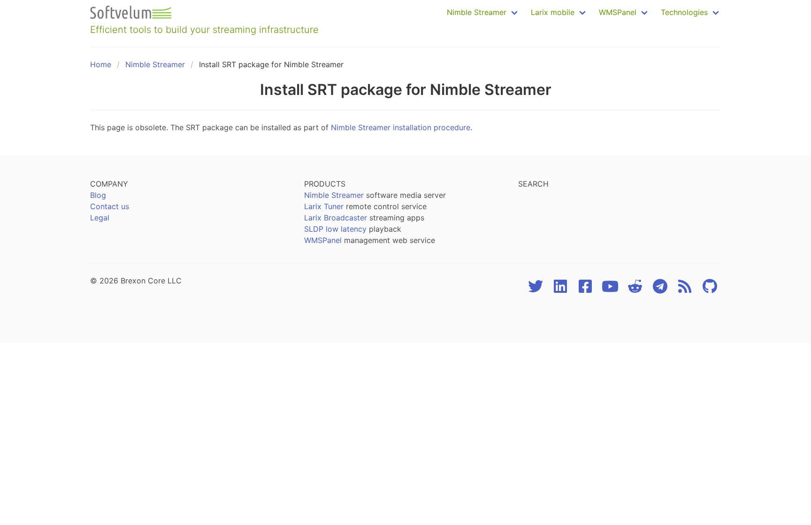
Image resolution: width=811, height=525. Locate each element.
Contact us (109, 206)
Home (100, 64)
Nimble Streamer (155, 64)
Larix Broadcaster (335, 217)
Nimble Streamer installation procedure (400, 127)
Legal (99, 217)
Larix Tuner (324, 206)
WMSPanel (323, 240)
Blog (98, 195)
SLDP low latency (335, 229)
